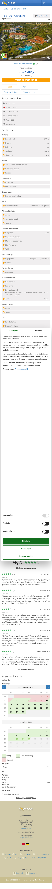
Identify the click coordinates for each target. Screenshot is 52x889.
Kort (24, 87)
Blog (19, 858)
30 (23, 712)
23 (23, 708)
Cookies (10, 858)
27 (47, 708)
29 (17, 712)
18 (35, 704)
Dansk (23, 844)
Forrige (4, 687)
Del (49, 19)
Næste (48, 687)
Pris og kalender (29, 92)
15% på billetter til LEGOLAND (35, 858)
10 (41, 735)
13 (47, 700)
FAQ (16, 854)
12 (11, 739)
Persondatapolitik (42, 854)
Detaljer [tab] (38, 331)
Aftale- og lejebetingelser (26, 798)
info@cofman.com (26, 838)
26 (41, 708)
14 (11, 704)
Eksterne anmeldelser (23, 64)
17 (29, 704)
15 (17, 704)
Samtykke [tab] (13, 331)
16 (23, 704)
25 (35, 708)
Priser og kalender (24, 80)
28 (11, 712)
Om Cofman (27, 854)
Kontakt (8, 854)
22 (17, 708)
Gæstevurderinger (11, 92)
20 (47, 704)
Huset (9, 87)
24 (29, 708)
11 (47, 735)
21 (11, 708)
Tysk (27, 844)
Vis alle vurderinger (26, 669)
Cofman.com (26, 828)
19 (41, 704)
